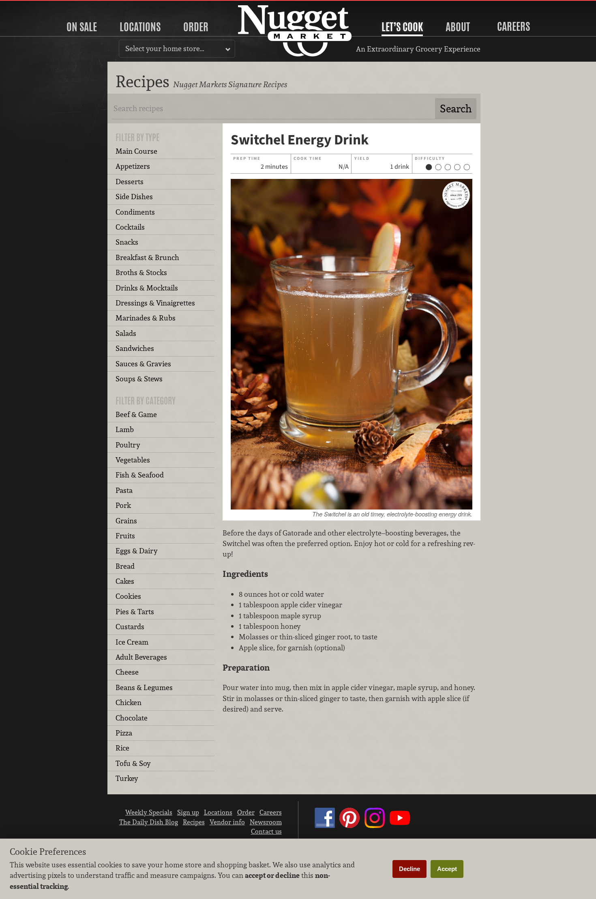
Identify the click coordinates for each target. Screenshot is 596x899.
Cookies (128, 596)
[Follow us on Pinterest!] (349, 826)
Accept (447, 868)
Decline (409, 868)
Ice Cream (132, 642)
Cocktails (130, 227)
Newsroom (266, 822)
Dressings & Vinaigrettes (155, 303)
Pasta (124, 490)
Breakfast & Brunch (147, 257)
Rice (122, 748)
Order (195, 26)
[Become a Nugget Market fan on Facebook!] (325, 826)
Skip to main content (38, 6)
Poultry (128, 445)
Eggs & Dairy (137, 550)
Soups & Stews (139, 378)
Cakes (125, 581)
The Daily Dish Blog (148, 822)
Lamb (125, 429)
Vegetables (133, 460)
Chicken (128, 702)
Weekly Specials (148, 812)
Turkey (127, 778)
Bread (125, 566)
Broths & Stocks (141, 272)
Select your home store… (164, 48)
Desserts (130, 181)
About (458, 26)
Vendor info (227, 822)
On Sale (81, 26)
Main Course (136, 151)
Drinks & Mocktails (147, 287)
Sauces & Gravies (143, 363)
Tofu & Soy (133, 763)
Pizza (124, 733)
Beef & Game (136, 414)
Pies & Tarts (135, 611)
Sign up (188, 812)
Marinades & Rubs (146, 318)
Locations (140, 26)
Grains (126, 520)
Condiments (135, 212)
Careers (513, 26)
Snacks (127, 242)
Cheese (127, 672)
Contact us (266, 831)
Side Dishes (134, 196)
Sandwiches (135, 348)
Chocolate (132, 718)
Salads (126, 333)
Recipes (194, 822)
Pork (123, 505)
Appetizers (133, 166)
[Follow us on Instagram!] (374, 826)
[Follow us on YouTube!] (400, 826)
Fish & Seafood (140, 475)
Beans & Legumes (144, 687)
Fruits (125, 535)
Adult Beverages (141, 657)
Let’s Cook (402, 26)
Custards (130, 626)
